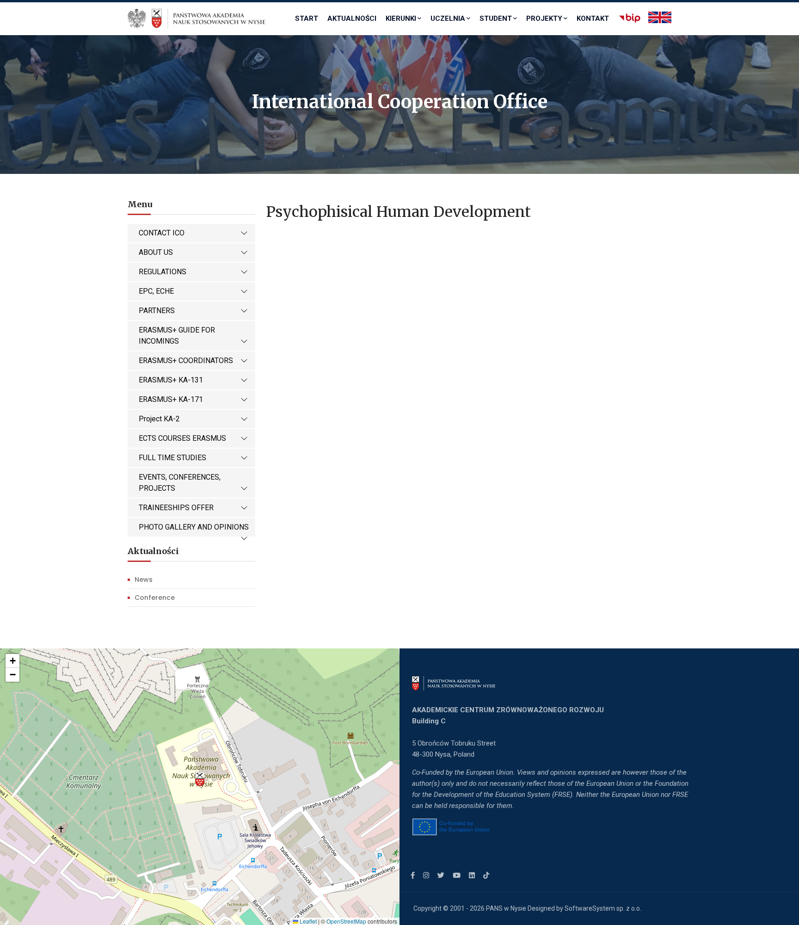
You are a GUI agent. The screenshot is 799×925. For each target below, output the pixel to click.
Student (495, 18)
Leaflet (307, 921)
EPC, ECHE (156, 291)
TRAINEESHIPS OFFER (176, 507)
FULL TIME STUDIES (172, 457)
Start (306, 18)
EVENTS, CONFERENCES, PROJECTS (180, 483)
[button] (199, 779)
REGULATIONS (162, 271)
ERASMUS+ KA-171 (171, 399)
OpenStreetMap (346, 921)
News (144, 579)
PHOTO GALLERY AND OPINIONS (194, 527)
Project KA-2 (159, 418)
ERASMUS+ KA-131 (171, 380)
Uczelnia (447, 18)
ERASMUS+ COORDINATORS (186, 360)
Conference (155, 597)
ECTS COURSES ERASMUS (182, 438)
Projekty (544, 18)
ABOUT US (156, 252)
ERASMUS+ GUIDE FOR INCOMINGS (177, 335)
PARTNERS (157, 310)
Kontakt (593, 18)
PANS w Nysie (506, 908)
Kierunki (401, 18)
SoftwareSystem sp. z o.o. (603, 908)
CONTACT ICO (161, 232)
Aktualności (351, 18)
